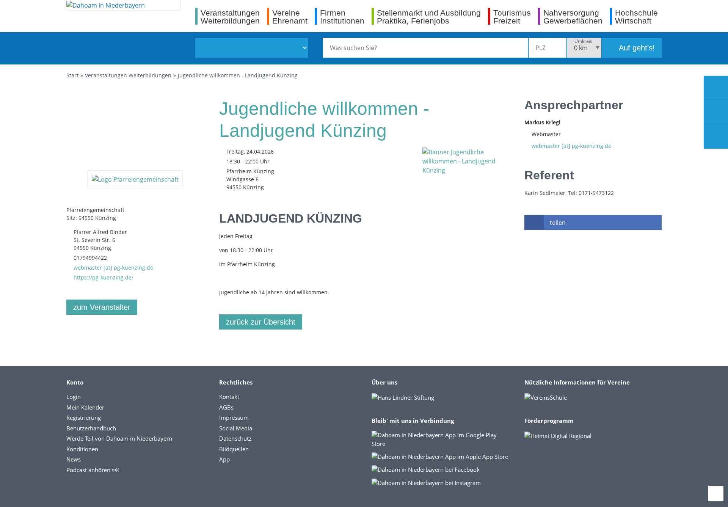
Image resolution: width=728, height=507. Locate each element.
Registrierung (83, 417)
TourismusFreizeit (512, 16)
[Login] (716, 112)
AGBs (226, 407)
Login (73, 396)
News (73, 459)
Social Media (235, 428)
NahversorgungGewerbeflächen (572, 16)
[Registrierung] (716, 88)
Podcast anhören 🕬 (92, 470)
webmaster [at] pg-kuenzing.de (113, 267)
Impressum (234, 417)
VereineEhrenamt (290, 16)
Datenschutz (235, 438)
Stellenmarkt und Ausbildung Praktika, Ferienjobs (429, 16)
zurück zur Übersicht (260, 322)
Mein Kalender (85, 407)
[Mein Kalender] (716, 136)
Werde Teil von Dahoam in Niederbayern (119, 438)
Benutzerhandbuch (91, 428)
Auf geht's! (636, 48)
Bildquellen (234, 449)
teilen (558, 222)
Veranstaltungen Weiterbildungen (128, 75)
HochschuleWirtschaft (636, 16)
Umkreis (583, 41)
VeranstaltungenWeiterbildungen (230, 16)
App (224, 459)
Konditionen (82, 449)
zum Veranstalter (101, 307)
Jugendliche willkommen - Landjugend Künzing (238, 75)
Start (72, 75)
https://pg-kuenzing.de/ (103, 277)
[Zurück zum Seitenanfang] (715, 493)
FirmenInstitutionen (342, 16)
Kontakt (229, 396)
